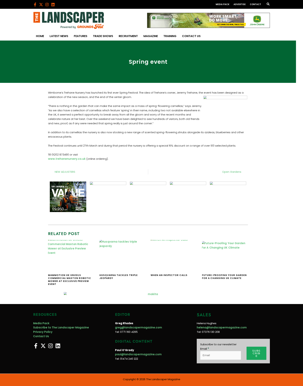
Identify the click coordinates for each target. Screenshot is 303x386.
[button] (268, 4)
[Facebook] (35, 4)
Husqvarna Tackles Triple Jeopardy (118, 276)
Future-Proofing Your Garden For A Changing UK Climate (224, 276)
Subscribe (256, 353)
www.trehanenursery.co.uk (67, 159)
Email (204, 349)
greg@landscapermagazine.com (138, 327)
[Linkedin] (53, 4)
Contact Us (41, 336)
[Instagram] (47, 4)
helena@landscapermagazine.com (222, 327)
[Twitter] (41, 4)
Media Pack (41, 323)
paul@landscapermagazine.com (138, 354)
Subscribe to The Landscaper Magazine (61, 327)
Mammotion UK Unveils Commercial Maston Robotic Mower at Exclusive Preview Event (69, 279)
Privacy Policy (42, 332)
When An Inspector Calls (169, 275)
